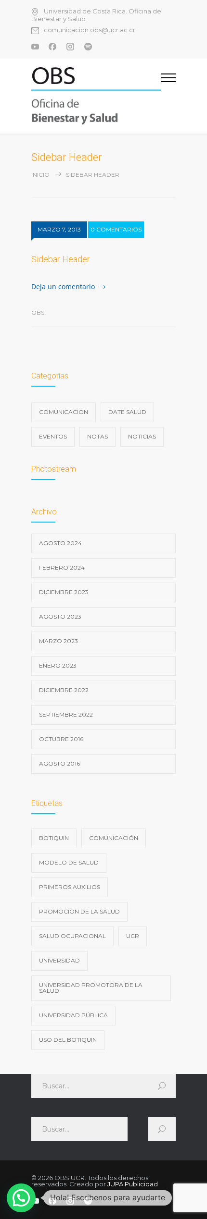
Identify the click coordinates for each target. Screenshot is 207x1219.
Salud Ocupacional (72, 935)
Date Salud (127, 411)
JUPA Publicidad (132, 1184)
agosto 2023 (60, 616)
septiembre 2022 (66, 714)
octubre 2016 (61, 739)
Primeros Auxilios (69, 886)
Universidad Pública (73, 1015)
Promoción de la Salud (79, 911)
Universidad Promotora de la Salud (90, 987)
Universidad (59, 960)
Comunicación (113, 837)
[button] (21, 1197)
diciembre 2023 (64, 592)
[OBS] (96, 96)
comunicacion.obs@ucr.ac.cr (89, 30)
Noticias (142, 436)
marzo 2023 (58, 641)
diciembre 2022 (64, 690)
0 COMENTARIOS (116, 229)
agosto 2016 (59, 763)
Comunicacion (63, 411)
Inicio (40, 174)
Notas (97, 436)
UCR (132, 935)
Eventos (53, 436)
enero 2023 (58, 665)
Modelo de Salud (69, 862)
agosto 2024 (60, 543)
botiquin (54, 837)
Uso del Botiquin (68, 1039)
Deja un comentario (63, 286)
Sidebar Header (60, 259)
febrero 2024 (62, 567)
